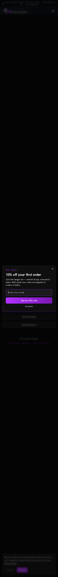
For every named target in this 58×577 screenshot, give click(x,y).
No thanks (29, 306)
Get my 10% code (29, 300)
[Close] (52, 268)
